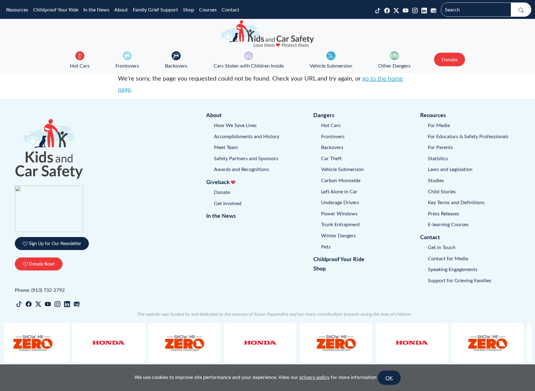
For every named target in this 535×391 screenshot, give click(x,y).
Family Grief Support (155, 9)
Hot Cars (79, 65)
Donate (222, 192)
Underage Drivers (340, 202)
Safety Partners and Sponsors (246, 158)
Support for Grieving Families (459, 280)
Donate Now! (41, 264)
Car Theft (331, 158)
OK (389, 377)
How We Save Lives (235, 125)
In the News (96, 9)
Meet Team (226, 147)
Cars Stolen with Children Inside (249, 65)
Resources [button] (17, 9)
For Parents (440, 147)
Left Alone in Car (339, 191)
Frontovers (127, 65)
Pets (326, 246)
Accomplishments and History (246, 136)
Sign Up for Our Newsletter (54, 243)
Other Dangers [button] (394, 65)
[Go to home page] (267, 33)
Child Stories (442, 191)
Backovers (176, 65)
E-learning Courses (448, 224)
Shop (188, 9)
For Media (439, 125)
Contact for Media (448, 258)
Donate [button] (449, 59)
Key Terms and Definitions (456, 202)
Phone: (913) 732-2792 (40, 290)
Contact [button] (230, 9)
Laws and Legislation (450, 169)
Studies (436, 180)
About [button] (121, 9)
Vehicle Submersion (331, 65)
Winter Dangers (338, 235)
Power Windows (339, 213)
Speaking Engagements (452, 269)
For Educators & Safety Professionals (468, 136)
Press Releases (443, 213)
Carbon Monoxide (340, 180)
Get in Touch (441, 247)
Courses (208, 9)
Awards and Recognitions (241, 169)
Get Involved (227, 203)
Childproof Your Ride (55, 9)
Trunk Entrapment (340, 224)
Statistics (438, 158)
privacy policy (314, 377)
